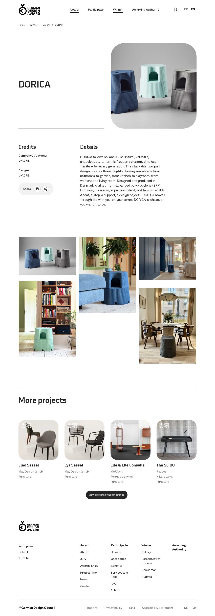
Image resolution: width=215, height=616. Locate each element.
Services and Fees (119, 575)
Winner (118, 9)
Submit (116, 590)
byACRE (24, 160)
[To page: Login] (175, 9)
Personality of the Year (151, 561)
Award (74, 9)
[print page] (37, 189)
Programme (88, 572)
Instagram (25, 546)
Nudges (146, 577)
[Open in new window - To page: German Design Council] (36, 608)
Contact (86, 586)
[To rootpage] (29, 9)
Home (22, 24)
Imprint (92, 608)
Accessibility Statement (157, 608)
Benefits (116, 566)
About (84, 552)
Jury (83, 559)
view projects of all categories (106, 494)
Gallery (146, 552)
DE (186, 9)
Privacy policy (113, 608)
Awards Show (89, 566)
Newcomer (148, 570)
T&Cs (132, 608)
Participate (96, 9)
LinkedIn (24, 552)
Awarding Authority (145, 9)
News (84, 579)
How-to (116, 552)
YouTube (24, 558)
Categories (118, 559)
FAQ (113, 583)
